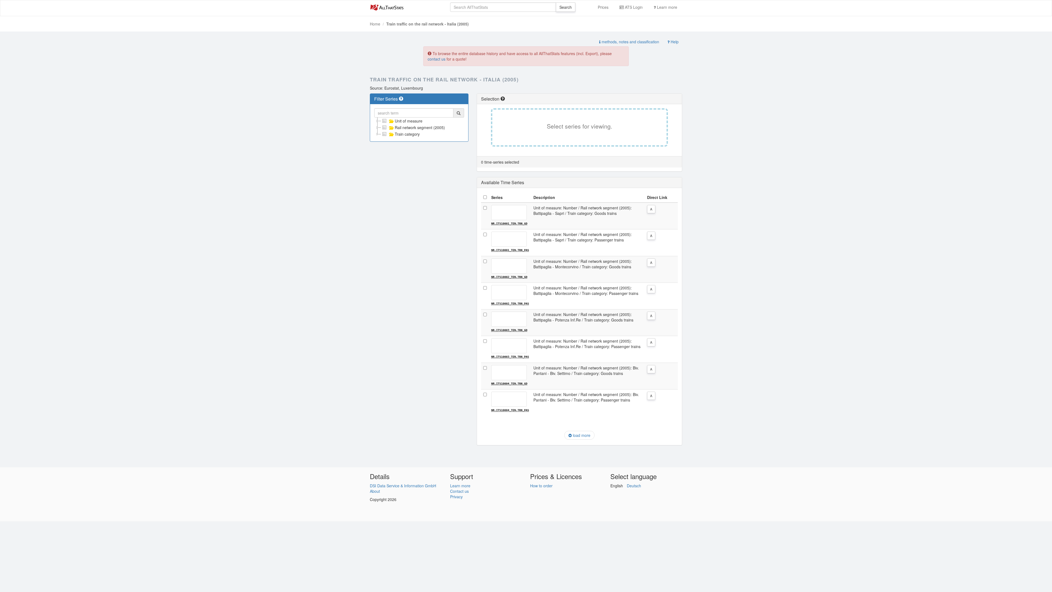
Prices (603, 7)
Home (375, 24)
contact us (436, 59)
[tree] (419, 127)
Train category (407, 134)
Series (497, 197)
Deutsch (634, 485)
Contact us (459, 491)
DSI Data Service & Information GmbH (403, 485)
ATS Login (633, 7)
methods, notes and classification (630, 41)
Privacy (456, 496)
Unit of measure (408, 121)
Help (674, 41)
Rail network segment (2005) (420, 127)
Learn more (666, 7)
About (375, 491)
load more (581, 435)
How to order (541, 485)
